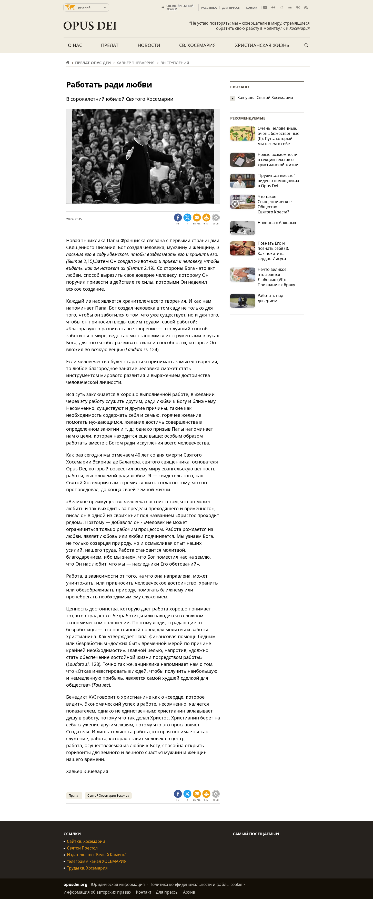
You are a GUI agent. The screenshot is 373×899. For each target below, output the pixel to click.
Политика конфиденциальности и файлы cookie (195, 884)
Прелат (109, 45)
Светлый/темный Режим (180, 7)
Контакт (252, 7)
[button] (206, 219)
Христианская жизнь (262, 45)
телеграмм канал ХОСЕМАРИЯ (96, 861)
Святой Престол (82, 848)
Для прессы (231, 7)
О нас (75, 45)
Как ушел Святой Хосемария (265, 97)
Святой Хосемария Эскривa (108, 795)
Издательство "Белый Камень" (96, 854)
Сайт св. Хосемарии (86, 841)
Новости (149, 45)
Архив (189, 892)
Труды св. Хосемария (87, 868)
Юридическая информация (118, 884)
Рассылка (209, 7)
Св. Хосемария (197, 45)
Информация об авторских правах (97, 892)
